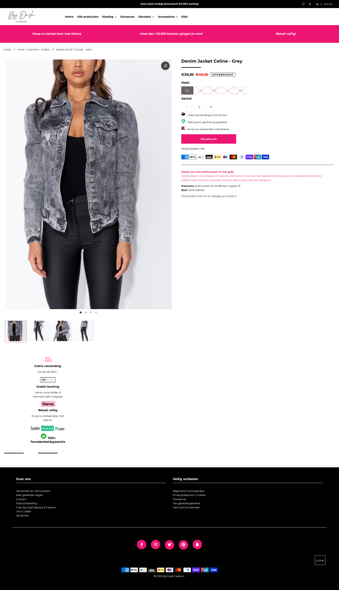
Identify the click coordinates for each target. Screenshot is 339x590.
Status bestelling (26, 503)
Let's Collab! (23, 511)
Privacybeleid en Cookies (189, 495)
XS (187, 90)
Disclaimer (179, 499)
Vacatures (22, 515)
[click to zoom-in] (165, 65)
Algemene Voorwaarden (188, 490)
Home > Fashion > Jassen (33, 49)
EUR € (320, 560)
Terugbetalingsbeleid (186, 503)
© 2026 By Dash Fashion (169, 576)
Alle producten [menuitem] (88, 16)
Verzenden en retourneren (33, 490)
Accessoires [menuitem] (166, 16)
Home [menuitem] (69, 16)
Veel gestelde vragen (29, 495)
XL (240, 90)
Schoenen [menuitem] (127, 16)
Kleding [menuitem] (107, 16)
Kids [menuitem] (184, 16)
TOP (332, 585)
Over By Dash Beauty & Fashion (36, 507)
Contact (21, 499)
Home (7, 49)
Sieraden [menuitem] (144, 16)
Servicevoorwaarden (186, 507)
